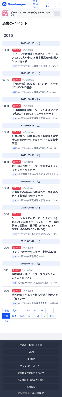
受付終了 (16, 50)
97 (28, 310)
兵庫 (15, 66)
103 (22, 315)
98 (35, 310)
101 (6, 315)
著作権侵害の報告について (31, 373)
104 (30, 315)
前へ (15, 310)
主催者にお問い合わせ (31, 345)
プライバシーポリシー (31, 366)
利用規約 (31, 359)
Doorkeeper (37, 392)
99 (42, 310)
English (31, 386)
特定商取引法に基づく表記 (31, 379)
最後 (6, 321)
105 (38, 315)
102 (14, 315)
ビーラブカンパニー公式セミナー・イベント (30, 13)
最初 (6, 310)
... (22, 310)
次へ (51, 315)
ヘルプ (31, 352)
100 (50, 310)
